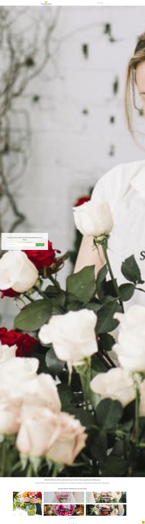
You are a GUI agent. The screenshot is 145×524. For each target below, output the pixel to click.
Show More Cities (72, 517)
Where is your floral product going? (25, 242)
